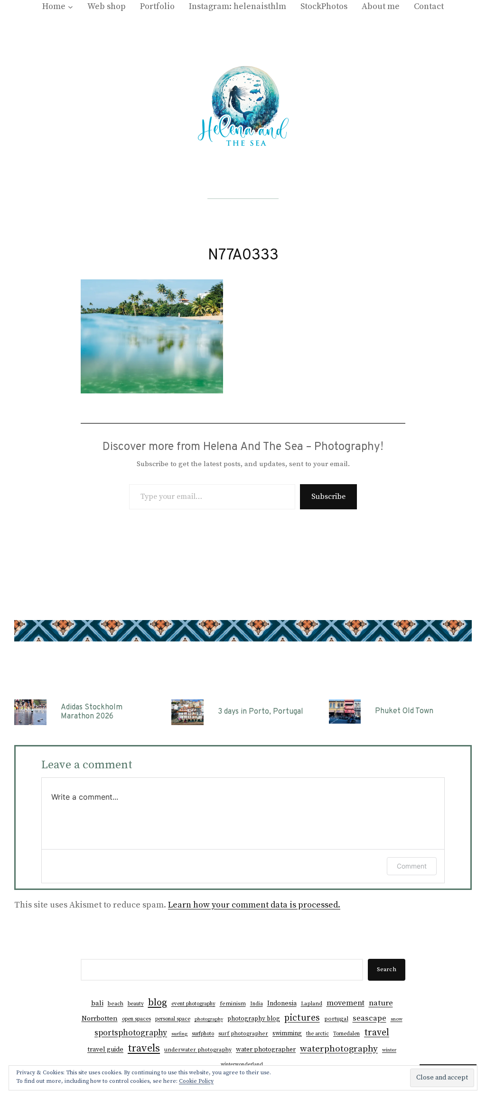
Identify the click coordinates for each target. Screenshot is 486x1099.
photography (209, 1019)
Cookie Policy (196, 1081)
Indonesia (282, 1003)
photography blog (253, 1019)
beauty (136, 1004)
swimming (287, 1034)
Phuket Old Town (404, 711)
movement (345, 1003)
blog (157, 1002)
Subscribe (328, 496)
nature (381, 1003)
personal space (172, 1019)
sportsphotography (130, 1033)
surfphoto (203, 1034)
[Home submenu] (70, 7)
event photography (193, 1004)
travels (144, 1048)
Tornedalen (346, 1034)
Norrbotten (100, 1018)
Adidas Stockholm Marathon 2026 (91, 712)
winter (389, 1050)
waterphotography (339, 1048)
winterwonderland (242, 1064)
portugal (336, 1019)
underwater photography (198, 1049)
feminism (233, 1003)
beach (115, 1003)
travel (376, 1033)
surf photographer (243, 1033)
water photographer (266, 1049)
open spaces (136, 1019)
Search (386, 969)
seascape (369, 1018)
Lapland (311, 1003)
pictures (302, 1017)
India (256, 1004)
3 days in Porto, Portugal (260, 712)
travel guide (105, 1049)
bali (97, 1003)
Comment (412, 866)
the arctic (317, 1034)
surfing (179, 1034)
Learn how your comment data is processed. (254, 904)
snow (396, 1019)
